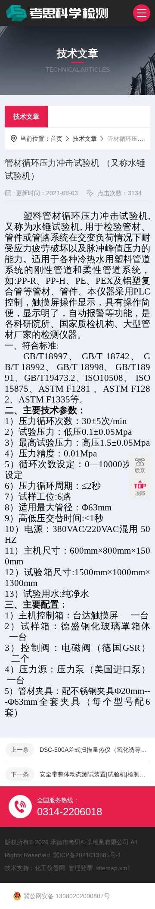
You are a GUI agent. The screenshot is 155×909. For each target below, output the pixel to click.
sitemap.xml (112, 868)
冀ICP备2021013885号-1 (87, 855)
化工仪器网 (50, 868)
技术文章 (26, 116)
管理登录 (80, 868)
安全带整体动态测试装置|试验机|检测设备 (95, 774)
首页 (56, 138)
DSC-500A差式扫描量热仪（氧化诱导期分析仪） (95, 749)
